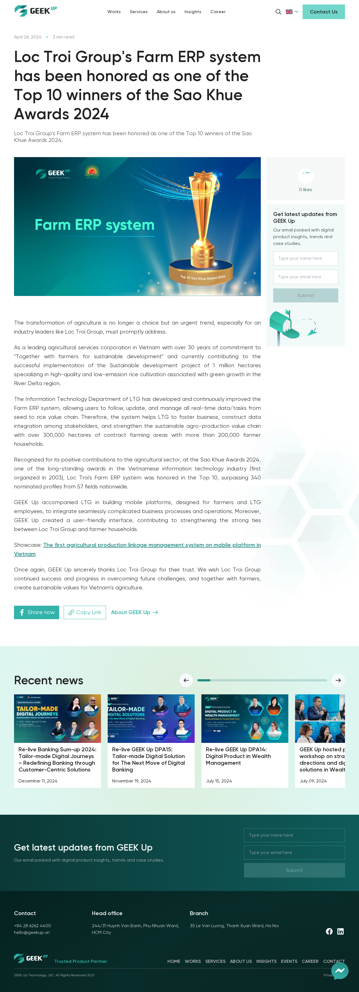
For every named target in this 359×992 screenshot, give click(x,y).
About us (166, 11)
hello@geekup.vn (32, 932)
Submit (305, 295)
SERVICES (215, 961)
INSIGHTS (266, 961)
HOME (173, 961)
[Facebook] (329, 931)
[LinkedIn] (340, 931)
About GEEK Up (130, 612)
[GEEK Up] (31, 959)
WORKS (193, 961)
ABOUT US (241, 961)
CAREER (310, 961)
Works (114, 11)
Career (218, 11)
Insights (193, 11)
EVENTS (289, 961)
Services (139, 11)
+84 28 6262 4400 (32, 925)
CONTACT (334, 961)
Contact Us (324, 12)
